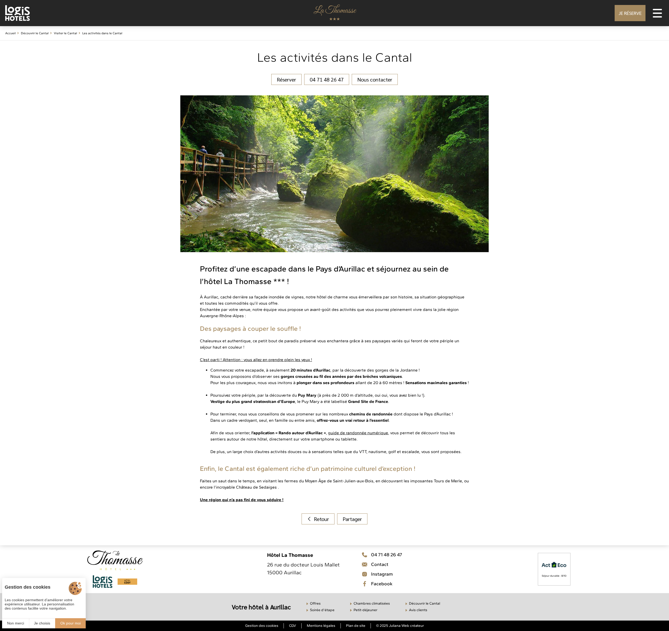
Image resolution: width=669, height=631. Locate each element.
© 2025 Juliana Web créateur (400, 625)
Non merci (15, 623)
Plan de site (355, 625)
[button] (630, 13)
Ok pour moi (70, 623)
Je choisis (42, 623)
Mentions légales (321, 625)
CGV (292, 625)
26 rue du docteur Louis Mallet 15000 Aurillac (303, 568)
